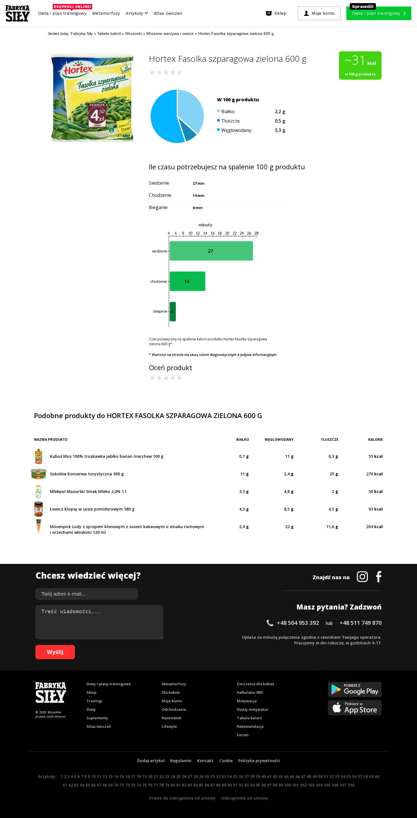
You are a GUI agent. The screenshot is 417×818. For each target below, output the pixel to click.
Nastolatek (171, 717)
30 (207, 776)
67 (99, 785)
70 (116, 785)
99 (280, 785)
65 (87, 785)
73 (133, 785)
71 (121, 785)
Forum (242, 734)
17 (133, 776)
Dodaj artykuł (151, 760)
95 (258, 785)
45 (292, 776)
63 (76, 785)
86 (207, 785)
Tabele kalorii (249, 717)
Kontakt (205, 760)
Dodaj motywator (252, 709)
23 (167, 776)
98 (275, 785)
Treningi (94, 700)
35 (235, 776)
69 (110, 785)
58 (365, 776)
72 (127, 785)
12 (104, 776)
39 (258, 776)
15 (121, 776)
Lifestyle (169, 726)
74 (138, 785)
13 (110, 776)
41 (269, 776)
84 (195, 785)
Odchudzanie (174, 709)
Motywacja (247, 700)
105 (327, 785)
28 (195, 776)
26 (184, 776)
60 (377, 776)
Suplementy (97, 717)
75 (144, 785)
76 (150, 785)
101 (295, 785)
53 (337, 776)
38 (252, 776)
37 (246, 776)
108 (351, 785)
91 (235, 785)
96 (263, 785)
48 (309, 776)
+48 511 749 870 (361, 623)
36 (241, 776)
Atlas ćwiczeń (168, 13)
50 (320, 776)
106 (335, 785)
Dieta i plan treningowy (63, 12)
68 (104, 785)
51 (326, 776)
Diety (91, 709)
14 (116, 776)
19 (144, 776)
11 (99, 776)
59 (371, 776)
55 (348, 776)
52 (331, 776)
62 (70, 785)
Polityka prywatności (259, 760)
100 (287, 785)
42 (275, 776)
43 (280, 776)
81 (178, 785)
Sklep (91, 692)
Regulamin (180, 760)
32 (218, 776)
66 (93, 785)
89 (224, 785)
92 (241, 785)
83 (190, 785)
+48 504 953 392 (298, 623)
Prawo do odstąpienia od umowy (182, 798)
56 (354, 776)
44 (286, 776)
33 (224, 776)
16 (127, 776)
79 (167, 785)
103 (311, 785)
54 (343, 776)
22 (161, 776)
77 (155, 785)
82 (184, 785)
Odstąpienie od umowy (244, 798)
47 (303, 776)
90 (229, 785)
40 (263, 776)
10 (93, 776)
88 (218, 785)
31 (212, 776)
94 (252, 785)
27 (190, 776)
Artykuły (135, 13)
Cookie (226, 760)
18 (138, 776)
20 (150, 776)
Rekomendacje (250, 726)
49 (314, 776)
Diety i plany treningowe (109, 683)
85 (201, 785)
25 (178, 776)
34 (229, 776)
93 (246, 785)
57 (360, 776)
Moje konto (172, 700)
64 (82, 785)
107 (343, 785)
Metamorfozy (106, 13)
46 (297, 776)
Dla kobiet (171, 692)
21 (155, 776)
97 (269, 785)
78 (161, 785)
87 (212, 785)
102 (303, 785)
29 (201, 776)
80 (172, 785)
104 (319, 785)
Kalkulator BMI (250, 692)
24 (172, 776)
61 (65, 785)
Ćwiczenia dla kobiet (255, 683)
